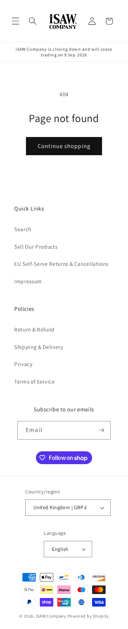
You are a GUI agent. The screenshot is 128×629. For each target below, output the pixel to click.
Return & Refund (34, 329)
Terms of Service (34, 381)
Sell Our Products (35, 246)
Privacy (23, 363)
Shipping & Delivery (38, 346)
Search (22, 229)
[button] (15, 21)
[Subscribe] (101, 430)
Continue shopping (64, 146)
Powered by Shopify (88, 616)
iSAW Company (51, 616)
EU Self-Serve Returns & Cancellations (61, 263)
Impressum (28, 281)
